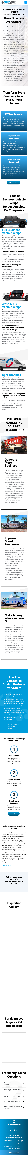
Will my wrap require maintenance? (13, 1101)
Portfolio (20, 1142)
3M (9, 50)
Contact (20, 1144)
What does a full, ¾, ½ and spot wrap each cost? (13, 1083)
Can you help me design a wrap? (12, 1096)
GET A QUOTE (14, 1153)
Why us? (8, 1142)
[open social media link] (11, 1128)
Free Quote (20, 1140)
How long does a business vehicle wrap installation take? (12, 1090)
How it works (7, 1140)
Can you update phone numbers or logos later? (13, 1107)
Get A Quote (13, 182)
